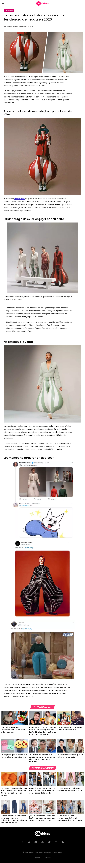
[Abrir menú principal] (3, 4)
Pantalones (9, 10)
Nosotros (48, 857)
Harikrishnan (19, 199)
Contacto (37, 857)
